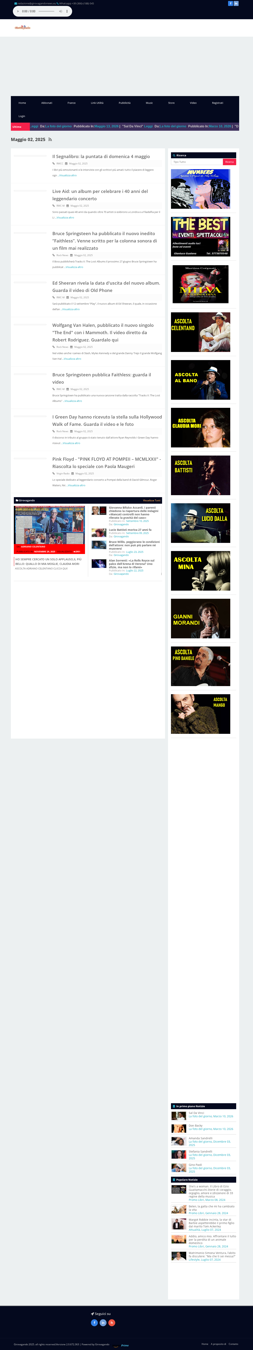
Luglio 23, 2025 (134, 552)
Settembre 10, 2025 (137, 521)
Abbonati (46, 103)
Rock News (62, 255)
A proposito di (218, 1344)
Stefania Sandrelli (200, 1151)
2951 (78, 551)
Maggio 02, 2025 (78, 163)
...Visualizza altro (67, 175)
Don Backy (195, 1125)
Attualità (194, 1230)
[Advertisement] (126, 66)
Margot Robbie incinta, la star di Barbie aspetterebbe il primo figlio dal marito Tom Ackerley (211, 1223)
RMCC (60, 163)
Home (22, 103)
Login (22, 116)
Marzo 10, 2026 (177, 126)
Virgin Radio (63, 473)
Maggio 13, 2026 (63, 126)
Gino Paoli (195, 1165)
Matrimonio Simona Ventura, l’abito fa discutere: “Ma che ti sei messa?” (212, 1254)
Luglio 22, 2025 (134, 570)
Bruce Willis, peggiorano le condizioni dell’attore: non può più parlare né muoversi (134, 545)
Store (171, 103)
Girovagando (121, 524)
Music (149, 103)
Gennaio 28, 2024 (216, 1213)
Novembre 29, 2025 (44, 551)
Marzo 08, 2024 (215, 1200)
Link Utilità (97, 103)
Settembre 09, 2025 (137, 533)
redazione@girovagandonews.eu (37, 3)
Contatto (233, 1344)
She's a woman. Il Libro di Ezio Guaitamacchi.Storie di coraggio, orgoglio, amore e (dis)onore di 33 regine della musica (211, 1191)
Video (193, 103)
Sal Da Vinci (196, 1113)
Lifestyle (194, 1259)
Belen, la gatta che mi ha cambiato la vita (211, 1208)
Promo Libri (196, 1200)
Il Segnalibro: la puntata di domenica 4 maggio (101, 156)
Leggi (105, 126)
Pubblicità (124, 103)
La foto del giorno (129, 126)
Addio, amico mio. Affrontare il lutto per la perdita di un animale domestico (212, 1239)
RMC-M (61, 205)
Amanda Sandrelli (200, 1138)
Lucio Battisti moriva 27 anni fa (130, 530)
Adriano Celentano (33, 546)
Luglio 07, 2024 (211, 1230)
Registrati (217, 103)
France (72, 103)
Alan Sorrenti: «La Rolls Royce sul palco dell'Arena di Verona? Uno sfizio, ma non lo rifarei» (131, 564)
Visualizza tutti (151, 500)
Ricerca (229, 162)
